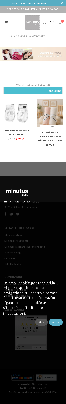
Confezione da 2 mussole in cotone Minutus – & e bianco (50, 136)
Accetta (55, 322)
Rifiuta (41, 322)
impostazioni (14, 313)
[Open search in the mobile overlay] (33, 35)
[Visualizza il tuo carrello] (60, 22)
